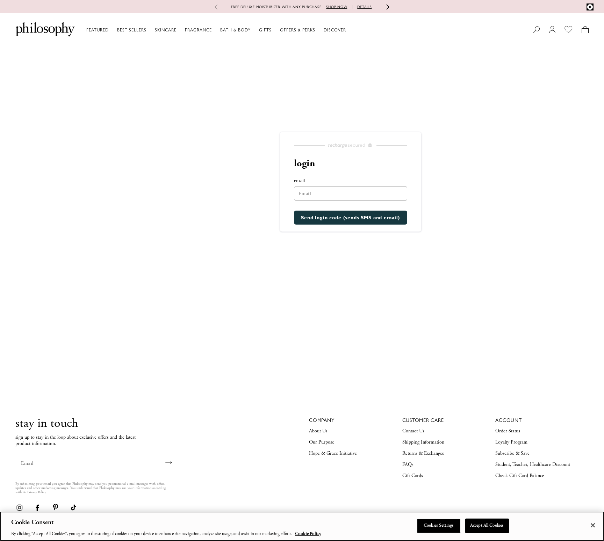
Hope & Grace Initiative (333, 453)
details (364, 7)
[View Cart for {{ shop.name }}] (585, 29)
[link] (19, 507)
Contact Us (413, 431)
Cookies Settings (439, 525)
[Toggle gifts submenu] (275, 29)
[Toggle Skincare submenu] (180, 29)
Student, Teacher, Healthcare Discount (532, 464)
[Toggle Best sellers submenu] (150, 29)
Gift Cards (412, 476)
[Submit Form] (169, 462)
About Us (318, 431)
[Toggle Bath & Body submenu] (254, 29)
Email (299, 180)
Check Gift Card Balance (519, 476)
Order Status (507, 431)
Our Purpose (321, 442)
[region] (302, 526)
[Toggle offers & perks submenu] (318, 29)
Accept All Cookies (487, 525)
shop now (336, 7)
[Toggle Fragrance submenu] (215, 29)
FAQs (408, 464)
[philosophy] (45, 29)
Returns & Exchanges (423, 453)
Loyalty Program (511, 442)
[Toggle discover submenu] (349, 29)
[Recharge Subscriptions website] (350, 145)
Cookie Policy (308, 534)
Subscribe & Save (512, 453)
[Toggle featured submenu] (112, 29)
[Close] (593, 525)
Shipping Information (423, 442)
